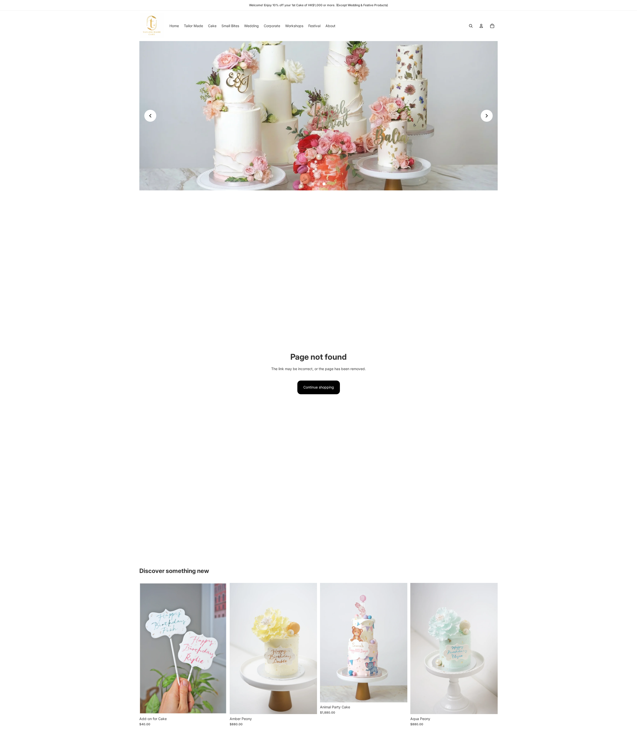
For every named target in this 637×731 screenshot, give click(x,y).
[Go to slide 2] (318, 183)
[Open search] (470, 25)
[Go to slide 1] (313, 183)
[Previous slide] (150, 116)
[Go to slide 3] (323, 183)
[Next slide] (487, 116)
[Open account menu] (481, 25)
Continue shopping (318, 387)
